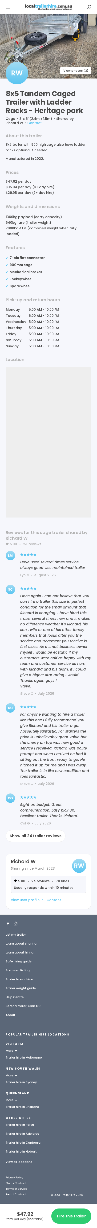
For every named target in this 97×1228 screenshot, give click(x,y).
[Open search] (89, 7)
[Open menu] (8, 7)
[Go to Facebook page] (8, 923)
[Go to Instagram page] (15, 923)
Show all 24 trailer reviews (35, 836)
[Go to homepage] (48, 7)
